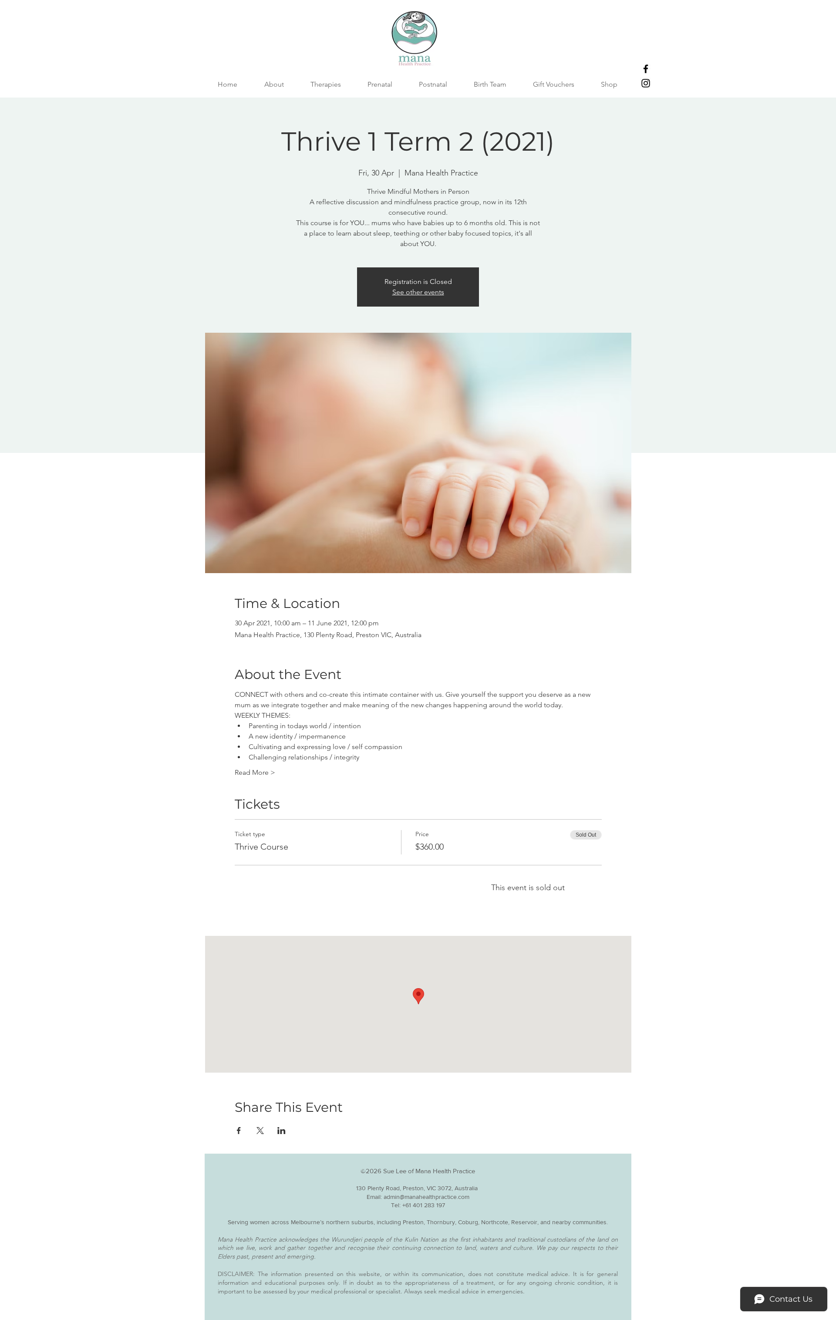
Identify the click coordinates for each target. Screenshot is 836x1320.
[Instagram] (645, 83)
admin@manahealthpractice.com (426, 1196)
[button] (489, 84)
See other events (418, 292)
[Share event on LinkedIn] (281, 1130)
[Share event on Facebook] (239, 1130)
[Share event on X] (260, 1130)
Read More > (255, 772)
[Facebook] (645, 68)
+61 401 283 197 (423, 1205)
